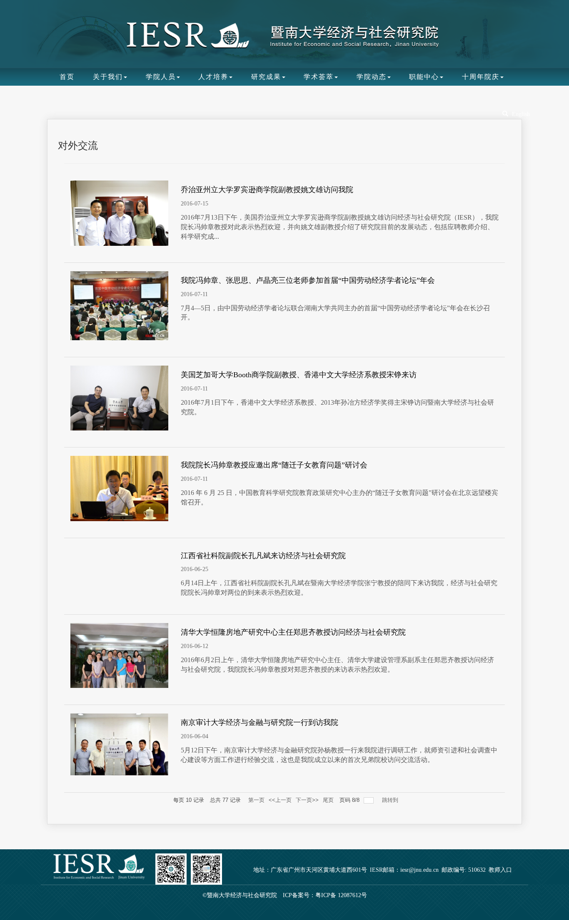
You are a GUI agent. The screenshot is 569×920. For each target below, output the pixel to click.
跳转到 (391, 800)
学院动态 (372, 76)
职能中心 (424, 76)
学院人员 (161, 76)
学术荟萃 (319, 76)
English (521, 114)
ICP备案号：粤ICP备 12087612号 (325, 895)
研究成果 (266, 76)
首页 (67, 76)
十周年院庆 (480, 76)
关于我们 (108, 76)
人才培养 (213, 76)
